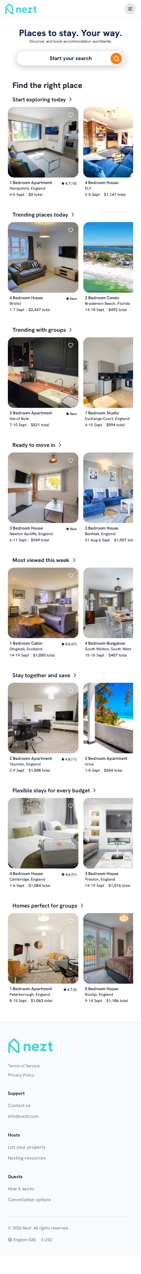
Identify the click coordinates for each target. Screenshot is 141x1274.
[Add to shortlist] (70, 114)
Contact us (19, 1105)
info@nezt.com (23, 1116)
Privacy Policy (21, 1075)
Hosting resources (27, 1158)
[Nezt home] (31, 1045)
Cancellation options (29, 1199)
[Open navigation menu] (130, 8)
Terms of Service (24, 1066)
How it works (21, 1189)
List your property (27, 1147)
